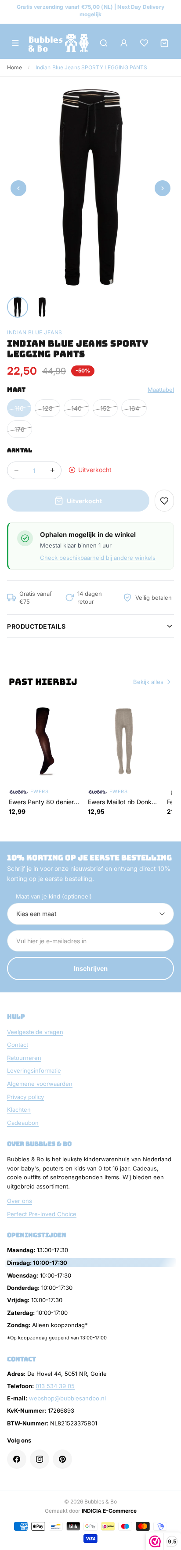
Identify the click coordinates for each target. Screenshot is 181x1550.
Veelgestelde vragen (35, 1031)
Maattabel (161, 389)
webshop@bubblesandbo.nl (67, 1398)
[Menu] (15, 43)
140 (76, 408)
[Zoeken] (103, 43)
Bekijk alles (148, 681)
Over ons (19, 1200)
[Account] (124, 43)
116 (19, 408)
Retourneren (24, 1057)
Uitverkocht (84, 501)
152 (105, 408)
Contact (17, 1044)
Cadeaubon (23, 1122)
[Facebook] (16, 1459)
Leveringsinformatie (34, 1070)
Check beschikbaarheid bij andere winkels (98, 557)
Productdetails (36, 626)
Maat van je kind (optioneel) (54, 896)
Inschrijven (91, 968)
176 (19, 429)
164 (134, 408)
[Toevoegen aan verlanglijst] (164, 501)
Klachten (19, 1109)
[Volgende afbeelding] (162, 188)
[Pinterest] (62, 1459)
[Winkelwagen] (164, 43)
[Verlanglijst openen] (144, 43)
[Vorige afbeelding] (18, 188)
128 (47, 408)
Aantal (19, 450)
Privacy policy (25, 1096)
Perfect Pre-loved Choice (41, 1213)
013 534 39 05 (55, 1385)
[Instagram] (39, 1459)
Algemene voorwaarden (39, 1083)
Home (14, 67)
